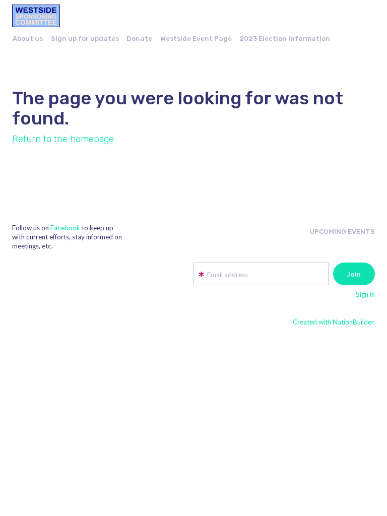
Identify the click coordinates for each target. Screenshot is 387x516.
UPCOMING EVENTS (342, 231)
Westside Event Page (196, 38)
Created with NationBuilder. (334, 322)
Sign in (365, 294)
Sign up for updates (85, 38)
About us (28, 38)
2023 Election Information (284, 38)
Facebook (65, 228)
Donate (139, 38)
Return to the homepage (63, 139)
